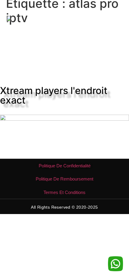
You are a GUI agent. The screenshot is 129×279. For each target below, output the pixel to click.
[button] (117, 18)
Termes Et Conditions (65, 192)
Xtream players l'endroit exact (53, 95)
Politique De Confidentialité (65, 165)
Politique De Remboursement (64, 178)
